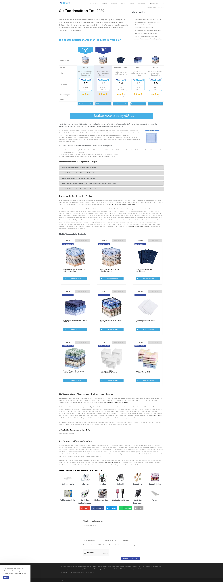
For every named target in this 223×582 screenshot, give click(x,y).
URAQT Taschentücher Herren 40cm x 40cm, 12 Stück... (73, 372)
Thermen (155, 500)
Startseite (149, 7)
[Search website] (163, 3)
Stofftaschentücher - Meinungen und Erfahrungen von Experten (148, 30)
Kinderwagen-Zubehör (102, 500)
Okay (6, 577)
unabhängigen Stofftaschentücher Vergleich (116, 402)
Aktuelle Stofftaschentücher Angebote (146, 33)
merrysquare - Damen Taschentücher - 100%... (144, 372)
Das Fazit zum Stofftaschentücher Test (146, 36)
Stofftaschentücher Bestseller (140, 226)
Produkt (68, 240)
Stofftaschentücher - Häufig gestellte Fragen (147, 22)
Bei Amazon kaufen (86, 104)
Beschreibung (82, 240)
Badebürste (137, 484)
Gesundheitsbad (155, 484)
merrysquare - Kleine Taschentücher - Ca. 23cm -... (109, 372)
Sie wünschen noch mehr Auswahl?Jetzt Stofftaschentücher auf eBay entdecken (111, 116)
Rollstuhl (120, 484)
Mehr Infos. (22, 573)
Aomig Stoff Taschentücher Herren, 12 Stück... (75, 321)
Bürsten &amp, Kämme (120, 500)
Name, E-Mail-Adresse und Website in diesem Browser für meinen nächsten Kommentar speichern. (111, 545)
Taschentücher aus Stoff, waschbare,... (144, 270)
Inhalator (85, 484)
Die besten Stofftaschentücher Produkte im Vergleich (148, 19)
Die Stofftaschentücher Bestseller (144, 27)
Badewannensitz (68, 484)
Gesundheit (98, 470)
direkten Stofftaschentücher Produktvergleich (122, 204)
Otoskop (103, 484)
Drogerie (155, 7)
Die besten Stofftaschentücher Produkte (146, 25)
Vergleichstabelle (158, 415)
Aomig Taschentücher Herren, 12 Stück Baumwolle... (74, 270)
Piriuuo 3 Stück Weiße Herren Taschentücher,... (145, 321)
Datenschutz (161, 580)
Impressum (153, 580)
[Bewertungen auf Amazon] (85, 94)
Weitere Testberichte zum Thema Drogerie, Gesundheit (148, 39)
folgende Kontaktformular (112, 463)
